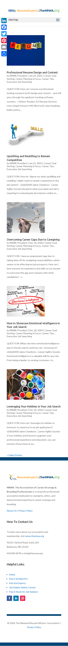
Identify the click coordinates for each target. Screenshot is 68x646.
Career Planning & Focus (28, 78)
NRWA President (18, 75)
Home (12, 574)
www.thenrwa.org (34, 536)
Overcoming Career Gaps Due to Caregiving (33, 239)
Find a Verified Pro (18, 578)
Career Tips (48, 78)
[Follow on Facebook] (9, 598)
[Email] (4, 47)
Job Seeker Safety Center (22, 587)
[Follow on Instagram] (22, 598)
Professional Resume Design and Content (32, 72)
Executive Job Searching (19, 81)
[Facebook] (4, 27)
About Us (12, 510)
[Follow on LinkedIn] (16, 598)
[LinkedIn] (4, 20)
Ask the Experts (17, 583)
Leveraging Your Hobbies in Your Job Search (34, 406)
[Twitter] (4, 34)
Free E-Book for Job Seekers (23, 591)
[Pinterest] (4, 40)
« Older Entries (14, 455)
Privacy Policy (25, 510)
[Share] (4, 53)
